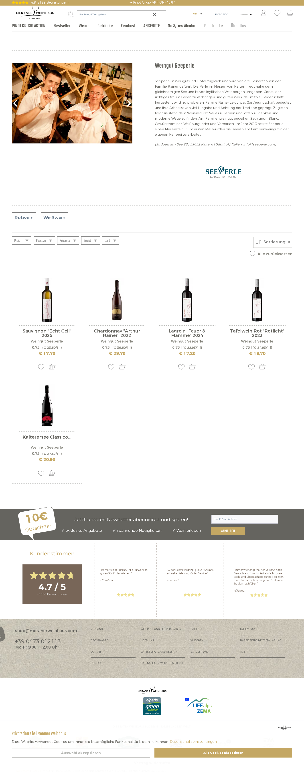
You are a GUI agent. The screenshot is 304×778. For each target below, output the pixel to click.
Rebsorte (65, 241)
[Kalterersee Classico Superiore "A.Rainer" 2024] (46, 406)
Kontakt (97, 663)
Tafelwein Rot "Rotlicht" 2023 (257, 333)
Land (107, 241)
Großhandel (100, 640)
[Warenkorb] (292, 13)
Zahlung (197, 629)
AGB (242, 651)
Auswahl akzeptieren (81, 753)
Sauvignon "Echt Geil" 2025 (47, 333)
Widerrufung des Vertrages (161, 629)
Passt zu (41, 241)
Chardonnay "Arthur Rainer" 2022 (117, 333)
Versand (97, 629)
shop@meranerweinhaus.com (46, 630)
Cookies (96, 651)
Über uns (147, 640)
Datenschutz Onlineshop (158, 651)
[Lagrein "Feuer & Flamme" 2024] (187, 300)
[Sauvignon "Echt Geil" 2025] (46, 300)
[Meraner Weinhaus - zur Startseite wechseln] (35, 12)
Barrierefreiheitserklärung (260, 640)
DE (195, 14)
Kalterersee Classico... (46, 437)
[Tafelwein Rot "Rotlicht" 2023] (257, 300)
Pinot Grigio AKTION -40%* (154, 2)
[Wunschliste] (277, 13)
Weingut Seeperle (47, 341)
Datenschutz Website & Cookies (163, 663)
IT (201, 14)
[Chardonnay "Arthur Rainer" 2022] (117, 300)
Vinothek (197, 640)
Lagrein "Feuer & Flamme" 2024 (187, 333)
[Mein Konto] (264, 13)
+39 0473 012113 (38, 641)
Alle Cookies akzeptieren (223, 753)
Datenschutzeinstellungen (193, 741)
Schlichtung (200, 651)
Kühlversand (249, 629)
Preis (17, 241)
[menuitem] (263, 13)
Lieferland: (221, 14)
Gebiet (87, 241)
